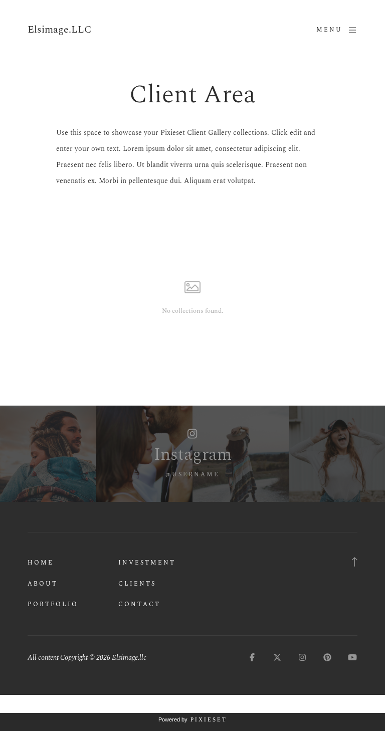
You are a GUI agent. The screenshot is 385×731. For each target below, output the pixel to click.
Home (41, 563)
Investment (146, 563)
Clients (137, 584)
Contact (139, 604)
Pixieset (208, 719)
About (43, 584)
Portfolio (53, 604)
